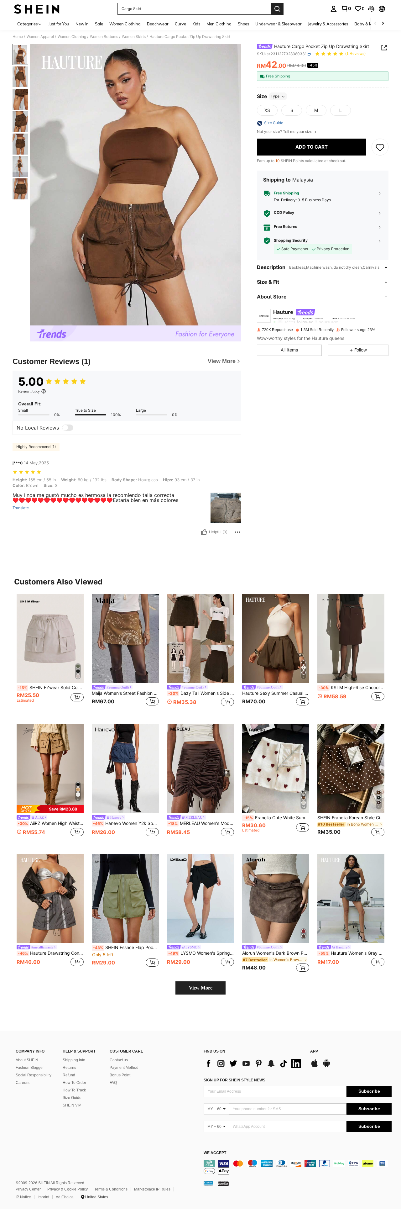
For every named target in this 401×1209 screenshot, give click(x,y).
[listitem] (50, 653)
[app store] (314, 1066)
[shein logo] (37, 9)
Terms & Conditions (111, 1189)
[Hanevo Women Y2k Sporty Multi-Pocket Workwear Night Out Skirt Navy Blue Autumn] (125, 768)
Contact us (119, 1060)
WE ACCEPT (215, 1153)
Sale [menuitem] (99, 23)
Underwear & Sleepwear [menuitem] (278, 23)
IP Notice (23, 1197)
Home (18, 36)
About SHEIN (27, 1060)
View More (200, 987)
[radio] (267, 110)
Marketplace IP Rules (152, 1189)
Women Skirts (134, 36)
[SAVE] (380, 147)
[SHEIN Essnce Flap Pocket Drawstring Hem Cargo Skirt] (125, 898)
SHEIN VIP (72, 1105)
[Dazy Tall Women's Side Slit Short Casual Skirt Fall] (200, 638)
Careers (22, 1082)
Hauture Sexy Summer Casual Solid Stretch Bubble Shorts (275, 693)
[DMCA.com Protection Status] (223, 1183)
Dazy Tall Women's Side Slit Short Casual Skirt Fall (201, 693)
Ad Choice (65, 1197)
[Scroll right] (383, 24)
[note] (50, 809)
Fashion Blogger (30, 1067)
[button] (371, 9)
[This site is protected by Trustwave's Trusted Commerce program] (208, 1183)
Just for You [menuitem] (58, 23)
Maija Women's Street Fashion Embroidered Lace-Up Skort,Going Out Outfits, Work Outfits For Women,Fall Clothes (125, 693)
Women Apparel (40, 36)
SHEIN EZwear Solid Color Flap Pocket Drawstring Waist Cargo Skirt (51, 687)
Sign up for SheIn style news (234, 1080)
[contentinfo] (298, 1167)
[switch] (67, 428)
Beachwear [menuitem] (158, 23)
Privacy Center (28, 1189)
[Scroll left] (375, 24)
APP (314, 1051)
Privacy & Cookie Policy (67, 1189)
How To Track (74, 1090)
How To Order (74, 1082)
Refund (69, 1075)
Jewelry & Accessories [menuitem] (328, 23)
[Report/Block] (237, 532)
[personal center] (333, 9)
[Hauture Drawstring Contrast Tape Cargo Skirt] (50, 898)
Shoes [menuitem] (243, 23)
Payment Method (124, 1067)
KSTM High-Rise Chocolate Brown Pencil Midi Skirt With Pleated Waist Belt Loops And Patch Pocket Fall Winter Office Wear (351, 687)
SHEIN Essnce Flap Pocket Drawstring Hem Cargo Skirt (126, 947)
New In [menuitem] (82, 23)
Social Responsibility (33, 1075)
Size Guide (72, 1097)
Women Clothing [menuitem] (125, 23)
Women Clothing (72, 36)
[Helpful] (204, 532)
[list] (254, 1063)
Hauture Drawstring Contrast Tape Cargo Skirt (51, 953)
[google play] (326, 1066)
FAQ (113, 1082)
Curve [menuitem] (180, 23)
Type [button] (275, 96)
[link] (346, 8)
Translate (21, 508)
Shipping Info (74, 1060)
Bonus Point (120, 1075)
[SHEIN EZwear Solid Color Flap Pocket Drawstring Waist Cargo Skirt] (50, 638)
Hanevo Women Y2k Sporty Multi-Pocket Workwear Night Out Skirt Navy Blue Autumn (126, 823)
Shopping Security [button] (291, 241)
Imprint (43, 1197)
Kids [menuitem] (196, 23)
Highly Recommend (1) (36, 446)
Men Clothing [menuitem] (219, 23)
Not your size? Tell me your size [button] (285, 132)
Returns (69, 1067)
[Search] (277, 9)
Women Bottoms (104, 36)
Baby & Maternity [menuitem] (371, 23)
